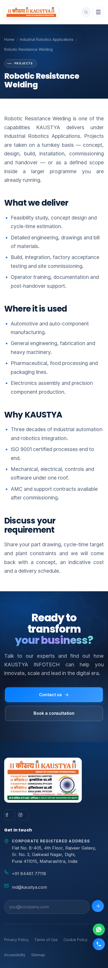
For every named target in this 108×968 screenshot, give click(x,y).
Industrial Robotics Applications (46, 39)
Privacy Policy (16, 939)
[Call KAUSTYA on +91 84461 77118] (99, 944)
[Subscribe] (98, 906)
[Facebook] (9, 814)
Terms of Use (46, 939)
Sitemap (38, 955)
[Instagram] (23, 814)
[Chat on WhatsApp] (99, 930)
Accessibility (14, 955)
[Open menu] (98, 12)
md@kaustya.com (29, 887)
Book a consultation (54, 713)
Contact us (50, 694)
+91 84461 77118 (29, 873)
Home (9, 39)
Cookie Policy (75, 939)
